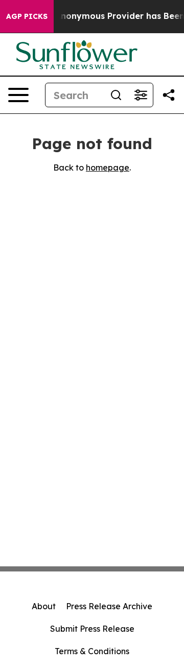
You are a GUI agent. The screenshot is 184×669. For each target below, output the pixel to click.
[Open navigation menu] (18, 95)
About (44, 606)
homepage (107, 167)
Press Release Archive (109, 606)
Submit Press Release (92, 629)
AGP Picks (27, 16)
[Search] (116, 95)
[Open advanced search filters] (140, 95)
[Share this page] (169, 95)
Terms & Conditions (92, 651)
